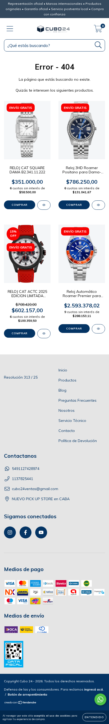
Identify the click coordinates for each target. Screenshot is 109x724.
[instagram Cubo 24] (10, 532)
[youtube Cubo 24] (41, 532)
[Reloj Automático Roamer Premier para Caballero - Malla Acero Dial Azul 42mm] (98, 328)
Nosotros (66, 410)
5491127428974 (25, 468)
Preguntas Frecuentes (77, 400)
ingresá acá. (94, 689)
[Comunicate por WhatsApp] (100, 699)
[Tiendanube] (20, 703)
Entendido (94, 717)
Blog (62, 390)
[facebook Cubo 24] (25, 532)
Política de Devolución (77, 440)
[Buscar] (98, 45)
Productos (67, 380)
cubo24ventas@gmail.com (35, 488)
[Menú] (10, 29)
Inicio (62, 370)
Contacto (66, 430)
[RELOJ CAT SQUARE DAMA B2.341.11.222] (44, 205)
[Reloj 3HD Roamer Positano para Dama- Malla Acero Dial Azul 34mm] (98, 205)
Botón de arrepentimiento (27, 694)
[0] (98, 30)
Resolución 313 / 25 (21, 377)
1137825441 (22, 478)
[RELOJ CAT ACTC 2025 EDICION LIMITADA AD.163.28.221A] (44, 333)
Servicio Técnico (72, 420)
